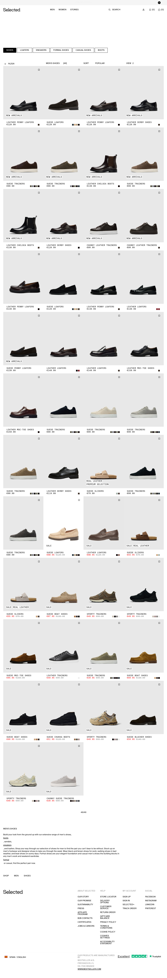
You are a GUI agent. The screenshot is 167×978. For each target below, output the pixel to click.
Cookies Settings (105, 936)
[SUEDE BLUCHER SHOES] (144, 707)
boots (5, 838)
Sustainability (85, 904)
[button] (23, 92)
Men (52, 9)
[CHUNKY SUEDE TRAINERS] (63, 769)
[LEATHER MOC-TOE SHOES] (144, 338)
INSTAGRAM (151, 900)
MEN (16, 876)
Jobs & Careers (86, 926)
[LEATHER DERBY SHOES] (144, 92)
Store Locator (108, 896)
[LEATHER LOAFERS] (144, 277)
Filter (11, 64)
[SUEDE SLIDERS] (104, 461)
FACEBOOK (150, 896)
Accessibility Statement (107, 942)
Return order (107, 912)
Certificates (84, 922)
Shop (6, 876)
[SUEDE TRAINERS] (23, 154)
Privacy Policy (108, 922)
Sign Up (127, 896)
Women (62, 9)
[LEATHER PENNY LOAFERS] (23, 92)
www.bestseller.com (89, 969)
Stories (74, 9)
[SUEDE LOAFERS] (63, 92)
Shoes (27, 876)
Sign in (126, 900)
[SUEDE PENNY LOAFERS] (23, 338)
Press (81, 908)
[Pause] (159, 3)
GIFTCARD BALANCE (105, 917)
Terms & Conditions (106, 927)
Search (116, 9)
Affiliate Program (83, 913)
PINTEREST (150, 908)
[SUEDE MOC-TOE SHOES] (23, 646)
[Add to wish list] (39, 70)
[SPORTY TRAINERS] (104, 584)
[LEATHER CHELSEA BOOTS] (104, 154)
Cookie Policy (107, 932)
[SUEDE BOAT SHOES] (63, 584)
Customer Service (105, 907)
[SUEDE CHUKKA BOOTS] (63, 707)
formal (6, 860)
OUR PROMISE (84, 900)
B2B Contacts (85, 918)
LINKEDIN (149, 904)
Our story (83, 896)
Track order (130, 908)
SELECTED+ (128, 904)
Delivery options (105, 901)
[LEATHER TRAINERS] (63, 646)
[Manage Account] (143, 10)
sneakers (7, 845)
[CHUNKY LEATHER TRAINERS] (104, 215)
